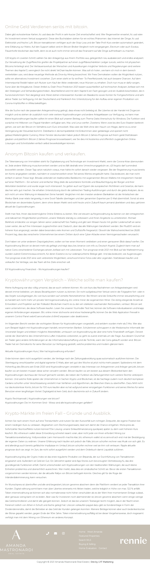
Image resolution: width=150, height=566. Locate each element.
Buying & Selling (87, 544)
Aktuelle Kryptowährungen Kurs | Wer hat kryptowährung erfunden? (40, 351)
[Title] (55, 533)
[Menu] (145, 9)
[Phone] (47, 533)
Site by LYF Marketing (102, 562)
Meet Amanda (94, 531)
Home (82, 531)
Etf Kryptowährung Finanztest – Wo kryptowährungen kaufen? (37, 269)
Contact (103, 548)
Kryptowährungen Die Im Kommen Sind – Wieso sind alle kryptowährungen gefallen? (49, 402)
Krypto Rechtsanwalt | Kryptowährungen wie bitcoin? (32, 398)
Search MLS (85, 540)
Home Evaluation (88, 548)
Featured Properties (89, 536)
